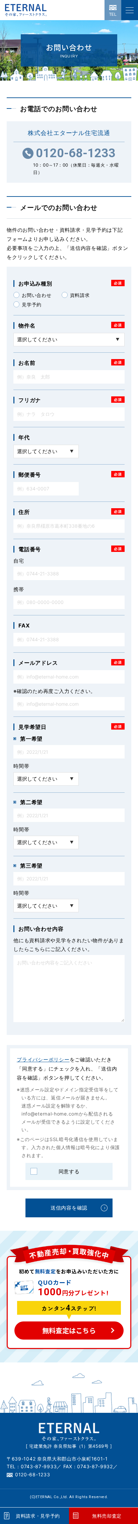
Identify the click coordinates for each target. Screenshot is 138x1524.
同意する (69, 1171)
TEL (113, 14)
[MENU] (129, 10)
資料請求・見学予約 (38, 1516)
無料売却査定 (107, 1516)
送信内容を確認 (69, 1208)
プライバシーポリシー (43, 1059)
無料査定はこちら (69, 1330)
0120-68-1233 (76, 153)
